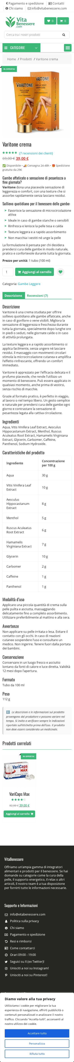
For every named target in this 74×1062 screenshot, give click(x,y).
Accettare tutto (37, 1033)
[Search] (64, 34)
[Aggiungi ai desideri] (60, 272)
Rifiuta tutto (37, 1054)
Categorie (17, 47)
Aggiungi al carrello (36, 272)
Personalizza (37, 1043)
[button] (68, 48)
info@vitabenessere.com (27, 914)
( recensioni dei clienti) (36, 153)
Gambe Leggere (29, 284)
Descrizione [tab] (13, 296)
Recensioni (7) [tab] (37, 296)
